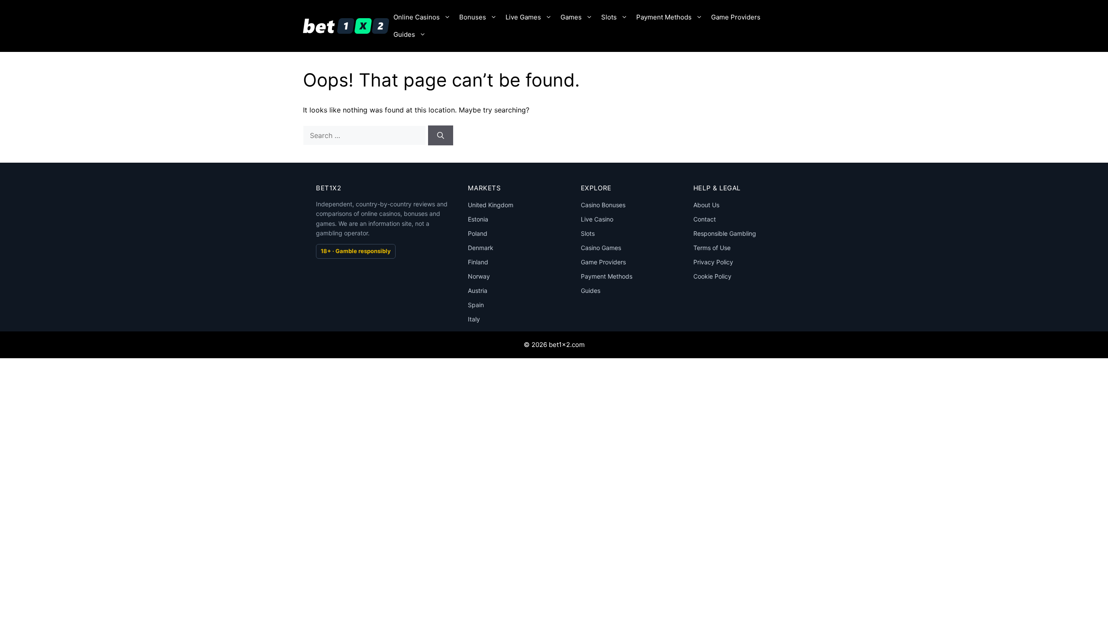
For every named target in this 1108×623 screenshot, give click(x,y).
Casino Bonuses (603, 205)
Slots (609, 17)
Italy (474, 319)
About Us (706, 205)
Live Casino (597, 219)
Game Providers (735, 17)
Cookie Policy (712, 276)
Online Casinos (416, 17)
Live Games (523, 17)
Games (571, 17)
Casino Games (601, 247)
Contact (704, 219)
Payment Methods (664, 17)
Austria (477, 290)
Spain (476, 304)
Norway (479, 276)
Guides (404, 34)
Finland (478, 262)
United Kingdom (490, 205)
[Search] (440, 135)
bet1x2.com (567, 344)
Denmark (480, 247)
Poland (477, 233)
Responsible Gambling (724, 233)
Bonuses (472, 17)
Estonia (478, 219)
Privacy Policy (713, 262)
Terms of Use (712, 247)
